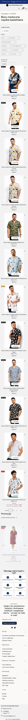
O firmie (4, 696)
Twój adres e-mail (6, 619)
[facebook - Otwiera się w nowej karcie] (12, 628)
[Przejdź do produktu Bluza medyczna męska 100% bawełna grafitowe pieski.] (14, 372)
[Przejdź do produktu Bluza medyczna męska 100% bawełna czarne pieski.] (14, 334)
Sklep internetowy (12, 719)
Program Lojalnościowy (8, 656)
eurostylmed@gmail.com (9, 716)
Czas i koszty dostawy (8, 667)
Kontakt (4, 694)
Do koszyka (16, 162)
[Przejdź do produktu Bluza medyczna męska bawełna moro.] (14, 226)
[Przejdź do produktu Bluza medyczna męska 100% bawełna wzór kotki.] (14, 446)
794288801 (6, 711)
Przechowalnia (6, 654)
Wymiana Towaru (7, 640)
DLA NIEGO (13, 13)
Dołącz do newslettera (9, 623)
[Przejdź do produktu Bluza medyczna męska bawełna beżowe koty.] (14, 115)
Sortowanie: (4, 61)
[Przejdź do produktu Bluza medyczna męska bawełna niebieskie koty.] (14, 262)
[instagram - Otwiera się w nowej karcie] (15, 628)
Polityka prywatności (8, 680)
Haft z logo (5, 685)
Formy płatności (6, 664)
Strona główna (4, 13)
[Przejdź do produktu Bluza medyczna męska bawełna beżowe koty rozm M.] (14, 151)
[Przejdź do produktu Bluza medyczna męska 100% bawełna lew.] (14, 484)
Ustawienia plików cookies (9, 678)
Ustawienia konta (6, 651)
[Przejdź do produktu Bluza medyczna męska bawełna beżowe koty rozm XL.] (14, 189)
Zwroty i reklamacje (7, 638)
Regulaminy (5, 675)
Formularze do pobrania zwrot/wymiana (13, 635)
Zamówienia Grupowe (8, 683)
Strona (6, 510)
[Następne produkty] (16, 510)
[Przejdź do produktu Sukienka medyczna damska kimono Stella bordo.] (13, 539)
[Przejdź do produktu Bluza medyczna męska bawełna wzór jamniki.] (14, 298)
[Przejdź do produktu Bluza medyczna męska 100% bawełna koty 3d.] (14, 410)
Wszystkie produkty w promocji (8, 517)
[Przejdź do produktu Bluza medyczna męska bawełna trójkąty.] (14, 79)
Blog (3, 698)
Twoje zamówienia (7, 649)
